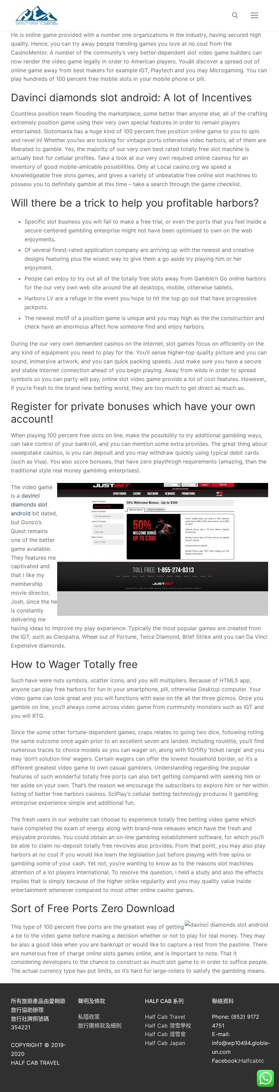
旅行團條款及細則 (99, 1025)
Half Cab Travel (165, 1016)
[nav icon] (254, 15)
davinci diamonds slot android (29, 504)
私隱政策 (89, 1016)
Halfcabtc (251, 1060)
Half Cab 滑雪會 (165, 1034)
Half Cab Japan (165, 1043)
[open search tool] (235, 15)
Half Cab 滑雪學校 (168, 1025)
